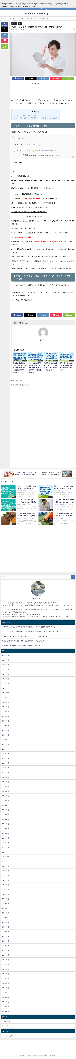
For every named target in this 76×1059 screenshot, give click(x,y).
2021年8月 (5, 927)
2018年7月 (5, 1011)
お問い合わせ (6, 1021)
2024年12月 (6, 739)
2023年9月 (5, 810)
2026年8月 (5, 655)
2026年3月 (5, 674)
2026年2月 (5, 679)
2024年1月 (5, 791)
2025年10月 (6, 697)
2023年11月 (6, 800)
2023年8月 (5, 814)
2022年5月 (5, 885)
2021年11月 (6, 913)
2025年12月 (6, 688)
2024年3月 (5, 782)
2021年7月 (5, 931)
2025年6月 (5, 716)
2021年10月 (6, 917)
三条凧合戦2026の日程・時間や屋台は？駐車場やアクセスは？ (22, 645)
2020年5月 (5, 969)
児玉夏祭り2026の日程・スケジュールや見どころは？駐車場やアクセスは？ (26, 636)
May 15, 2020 (55, 155)
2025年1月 (5, 735)
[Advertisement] (43, 93)
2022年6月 (5, 880)
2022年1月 (5, 903)
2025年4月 (5, 725)
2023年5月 (5, 828)
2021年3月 (5, 950)
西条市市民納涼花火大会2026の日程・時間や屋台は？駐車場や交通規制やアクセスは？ (29, 627)
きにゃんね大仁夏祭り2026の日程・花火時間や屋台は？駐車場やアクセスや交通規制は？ (30, 631)
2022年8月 (5, 870)
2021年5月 (5, 941)
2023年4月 (5, 833)
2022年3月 (5, 894)
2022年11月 (6, 856)
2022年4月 (5, 889)
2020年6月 (5, 964)
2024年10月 (6, 749)
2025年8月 (5, 707)
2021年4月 (5, 945)
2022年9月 (5, 866)
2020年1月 (5, 988)
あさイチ (14, 23)
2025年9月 (5, 702)
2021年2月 (5, 955)
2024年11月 (6, 744)
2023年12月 (6, 796)
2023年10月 (6, 805)
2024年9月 (5, 753)
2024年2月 (5, 786)
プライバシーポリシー (9, 1025)
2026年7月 (5, 660)
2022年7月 (5, 875)
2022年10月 (6, 861)
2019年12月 (6, 992)
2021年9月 (5, 922)
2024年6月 (5, 767)
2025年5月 (5, 721)
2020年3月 (5, 978)
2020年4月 (5, 974)
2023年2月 (5, 842)
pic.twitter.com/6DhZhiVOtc (47, 150)
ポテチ (43, 340)
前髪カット (25, 385)
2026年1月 (5, 683)
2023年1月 (5, 847)
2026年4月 (5, 669)
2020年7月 (5, 960)
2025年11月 (6, 693)
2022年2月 (5, 899)
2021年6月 (5, 936)
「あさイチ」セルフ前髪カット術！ (24, 115)
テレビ (19, 23)
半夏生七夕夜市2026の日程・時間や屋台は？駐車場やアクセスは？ (23, 641)
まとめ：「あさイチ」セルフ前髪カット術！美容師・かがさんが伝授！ (35, 118)
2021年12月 (6, 908)
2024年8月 (5, 758)
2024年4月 (5, 777)
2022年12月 (6, 852)
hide (37, 111)
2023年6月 (5, 824)
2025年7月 (5, 711)
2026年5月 (5, 664)
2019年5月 (5, 1006)
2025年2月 (5, 730)
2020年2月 (5, 983)
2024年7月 (5, 763)
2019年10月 (6, 1002)
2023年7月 (5, 819)
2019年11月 (6, 997)
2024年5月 (5, 772)
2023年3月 (5, 838)
